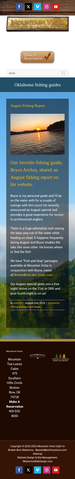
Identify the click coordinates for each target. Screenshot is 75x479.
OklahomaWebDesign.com (37, 461)
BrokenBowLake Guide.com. (33, 275)
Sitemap (37, 453)
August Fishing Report (27, 105)
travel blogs (33, 306)
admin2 (18, 303)
